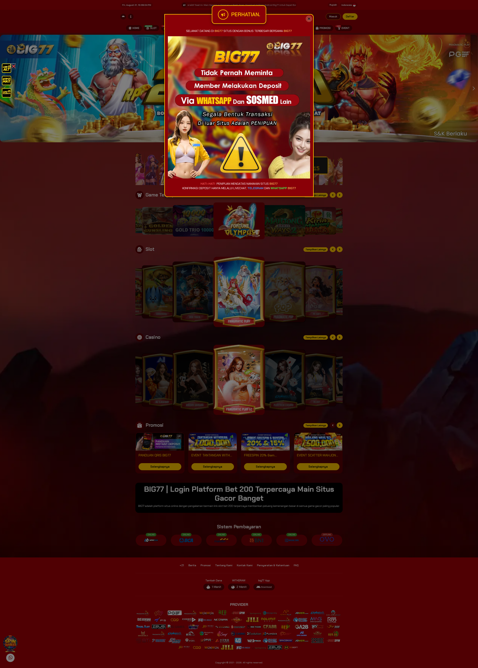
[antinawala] (6, 68)
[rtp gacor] (6, 80)
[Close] (309, 19)
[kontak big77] (6, 92)
